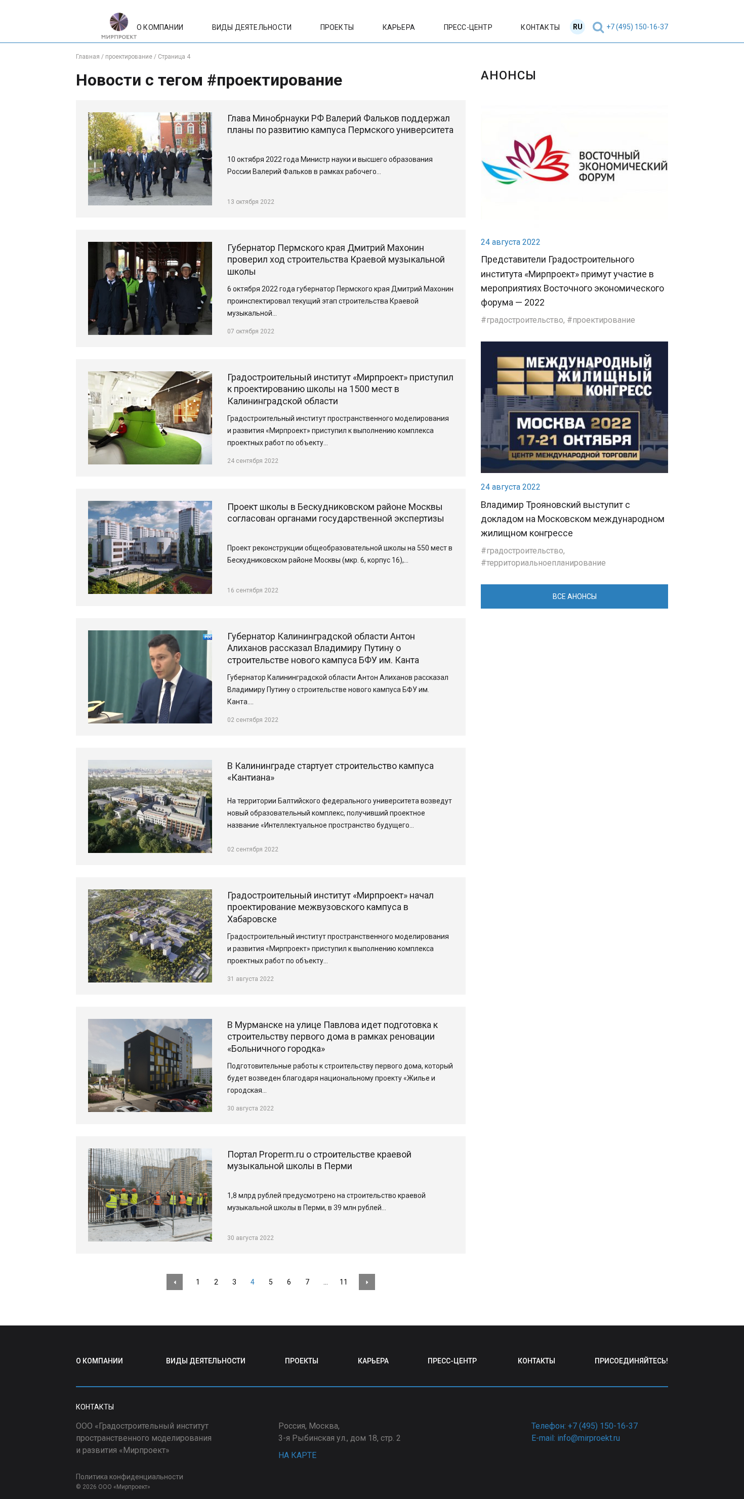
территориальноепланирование (546, 563)
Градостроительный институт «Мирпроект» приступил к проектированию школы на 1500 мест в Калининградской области (340, 389)
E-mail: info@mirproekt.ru (575, 1438)
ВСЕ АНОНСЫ (575, 596)
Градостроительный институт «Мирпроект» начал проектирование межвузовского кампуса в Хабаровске (330, 907)
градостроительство (524, 320)
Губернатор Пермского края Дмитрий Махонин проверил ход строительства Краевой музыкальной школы (336, 259)
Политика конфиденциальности (129, 1477)
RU (578, 27)
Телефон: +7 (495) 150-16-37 (584, 1426)
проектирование (603, 320)
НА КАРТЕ (297, 1455)
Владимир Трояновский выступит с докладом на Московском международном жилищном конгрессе (573, 518)
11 (344, 1282)
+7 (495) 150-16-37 (637, 27)
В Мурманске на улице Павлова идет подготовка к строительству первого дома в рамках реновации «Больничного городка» (332, 1036)
